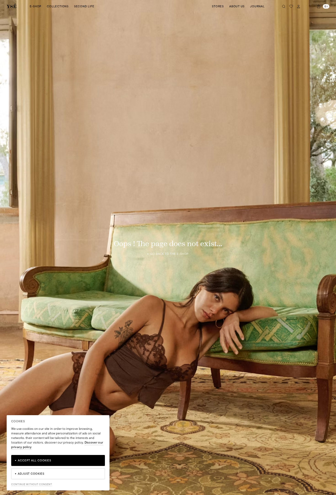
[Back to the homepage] (11, 6)
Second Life (84, 6)
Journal (257, 6)
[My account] (298, 6)
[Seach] (284, 6)
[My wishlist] (291, 6)
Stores (218, 6)
